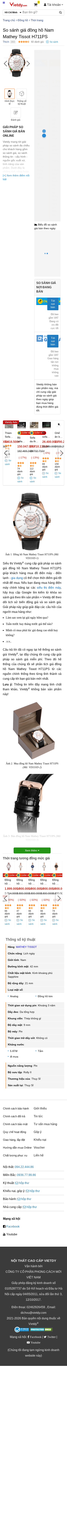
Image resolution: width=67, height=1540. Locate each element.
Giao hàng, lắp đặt (14, 1139)
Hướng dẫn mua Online (17, 1147)
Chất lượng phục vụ (15, 1155)
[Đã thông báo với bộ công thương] (22, 1329)
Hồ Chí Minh (50, 51)
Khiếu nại (40, 1139)
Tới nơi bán (53, 304)
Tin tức (38, 1116)
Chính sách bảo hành (16, 1108)
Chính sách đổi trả (14, 1116)
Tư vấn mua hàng (45, 1124)
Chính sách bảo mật (15, 1124)
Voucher (39, 1147)
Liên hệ (39, 1155)
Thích (6, 41)
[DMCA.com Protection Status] (41, 1330)
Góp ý (38, 1131)
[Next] (28, 63)
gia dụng (17, 578)
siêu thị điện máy (49, 587)
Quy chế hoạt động (14, 1131)
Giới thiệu (40, 1108)
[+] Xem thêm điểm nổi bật (16, 177)
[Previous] (5, 63)
